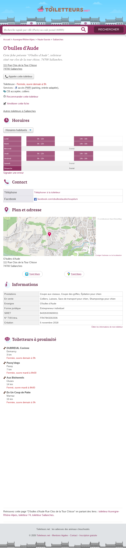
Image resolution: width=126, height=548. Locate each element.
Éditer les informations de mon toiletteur (107, 327)
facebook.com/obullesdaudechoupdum (58, 199)
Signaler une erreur (13, 172)
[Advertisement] (95, 67)
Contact (73, 535)
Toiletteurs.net (63, 13)
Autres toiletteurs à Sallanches (19, 111)
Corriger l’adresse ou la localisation (108, 255)
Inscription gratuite (88, 535)
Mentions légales (60, 535)
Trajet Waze (34, 274)
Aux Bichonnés (15, 377)
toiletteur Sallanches (43, 515)
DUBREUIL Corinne (18, 348)
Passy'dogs (13, 362)
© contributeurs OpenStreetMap (110, 219)
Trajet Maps (76, 274)
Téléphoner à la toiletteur (47, 192)
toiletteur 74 (25, 515)
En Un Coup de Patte (19, 392)
